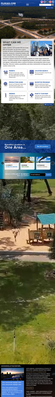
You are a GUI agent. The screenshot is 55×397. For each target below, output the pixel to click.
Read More (30, 388)
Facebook (44, 2)
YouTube (50, 2)
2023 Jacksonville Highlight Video (11, 384)
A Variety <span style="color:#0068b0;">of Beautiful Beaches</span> (12, 163)
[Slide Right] (52, 163)
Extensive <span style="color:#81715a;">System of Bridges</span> (43, 163)
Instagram (42, 2)
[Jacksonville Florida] (8, 3)
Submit (48, 174)
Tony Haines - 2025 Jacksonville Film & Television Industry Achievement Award (39, 393)
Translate (53, 2)
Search (52, 5)
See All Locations (42, 146)
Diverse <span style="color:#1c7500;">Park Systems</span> (27, 163)
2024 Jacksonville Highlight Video (11, 382)
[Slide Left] (2, 163)
